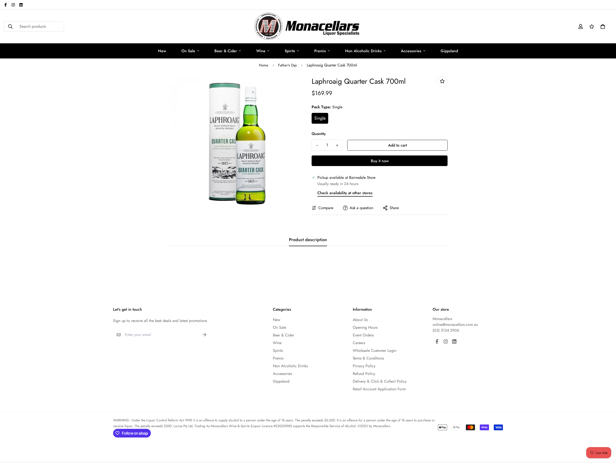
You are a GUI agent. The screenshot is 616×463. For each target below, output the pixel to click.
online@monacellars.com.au (455, 324)
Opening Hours (365, 327)
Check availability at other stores (344, 193)
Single (320, 118)
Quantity (319, 133)
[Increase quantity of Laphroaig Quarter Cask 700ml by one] (337, 145)
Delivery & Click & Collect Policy (380, 381)
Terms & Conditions (368, 358)
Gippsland (449, 51)
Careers (359, 343)
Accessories (411, 51)
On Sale (188, 51)
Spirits (290, 51)
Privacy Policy (364, 366)
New (162, 51)
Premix (320, 51)
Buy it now (380, 161)
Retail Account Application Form (379, 389)
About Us (360, 319)
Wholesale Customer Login (374, 350)
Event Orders (363, 335)
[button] (601, 26)
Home (263, 65)
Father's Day (287, 65)
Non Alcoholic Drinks (363, 51)
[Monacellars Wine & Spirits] (308, 26)
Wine (260, 51)
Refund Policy (364, 373)
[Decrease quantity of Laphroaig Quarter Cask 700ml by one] (317, 145)
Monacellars (442, 319)
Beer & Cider (225, 51)
